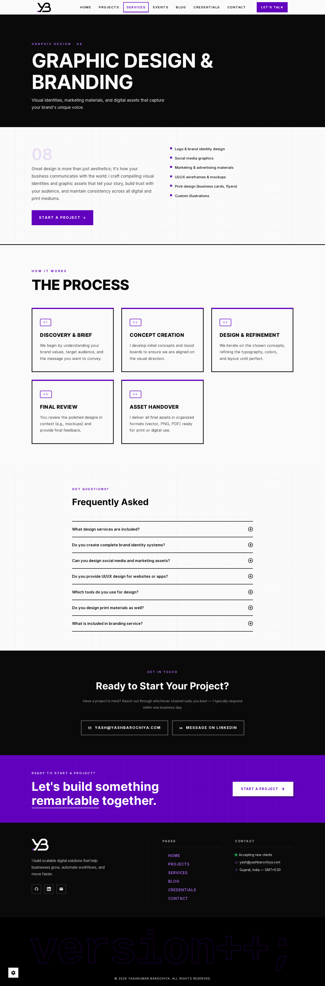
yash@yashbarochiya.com (128, 728)
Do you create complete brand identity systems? (118, 545)
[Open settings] (13, 972)
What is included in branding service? (107, 623)
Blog (181, 7)
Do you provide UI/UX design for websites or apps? (120, 576)
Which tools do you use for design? (105, 592)
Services (136, 7)
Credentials (206, 7)
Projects (109, 7)
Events (160, 7)
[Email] (61, 889)
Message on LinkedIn (211, 728)
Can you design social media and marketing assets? (121, 560)
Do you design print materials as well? (108, 607)
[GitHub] (36, 889)
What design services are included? (106, 529)
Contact (236, 7)
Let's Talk (272, 7)
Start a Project (60, 217)
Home (85, 7)
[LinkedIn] (49, 889)
